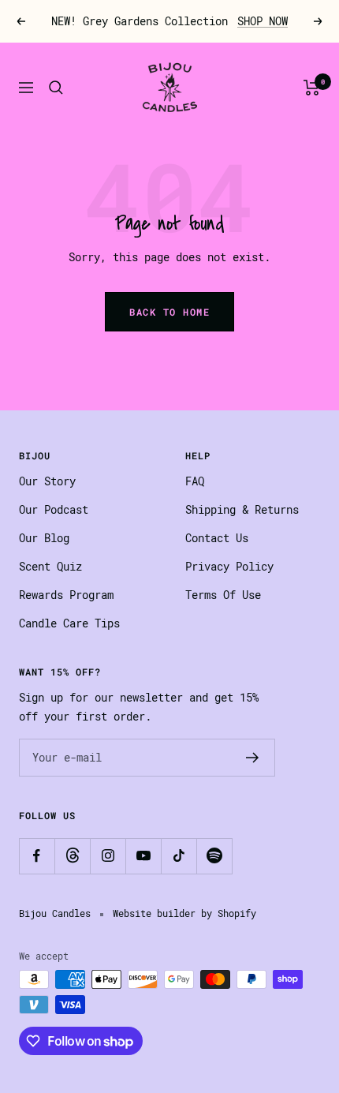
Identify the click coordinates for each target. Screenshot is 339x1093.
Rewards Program (66, 595)
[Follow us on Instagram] (107, 856)
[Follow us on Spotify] (214, 856)
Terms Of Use (223, 595)
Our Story (47, 481)
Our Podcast (53, 509)
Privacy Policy (229, 566)
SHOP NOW (262, 21)
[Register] (252, 757)
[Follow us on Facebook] (36, 856)
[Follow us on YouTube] (143, 856)
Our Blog (44, 538)
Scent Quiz (50, 566)
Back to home (169, 311)
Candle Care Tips (69, 623)
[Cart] (312, 87)
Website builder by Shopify (184, 913)
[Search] (56, 87)
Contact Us (216, 538)
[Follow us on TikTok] (178, 856)
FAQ (194, 481)
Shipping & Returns (242, 509)
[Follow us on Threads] (72, 856)
